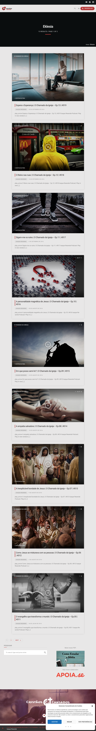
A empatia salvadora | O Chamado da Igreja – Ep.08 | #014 (41, 426)
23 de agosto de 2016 (36, 375)
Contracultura (20, 98)
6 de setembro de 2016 (36, 241)
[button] (92, 706)
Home (87, 44)
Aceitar (55, 722)
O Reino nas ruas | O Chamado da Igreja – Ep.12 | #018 (40, 175)
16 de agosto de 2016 (36, 430)
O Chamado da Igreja (21, 56)
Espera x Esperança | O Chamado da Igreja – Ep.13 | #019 (41, 105)
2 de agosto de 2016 (35, 559)
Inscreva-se (87, 8)
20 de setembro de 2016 (36, 109)
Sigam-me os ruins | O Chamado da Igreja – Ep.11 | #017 (41, 237)
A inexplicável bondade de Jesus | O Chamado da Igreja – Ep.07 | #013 (47, 488)
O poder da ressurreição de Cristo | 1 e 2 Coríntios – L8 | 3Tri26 (26, 727)
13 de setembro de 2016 (36, 179)
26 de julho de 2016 (35, 623)
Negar (69, 722)
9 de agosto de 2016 (35, 492)
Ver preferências (85, 722)
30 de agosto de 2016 (36, 308)
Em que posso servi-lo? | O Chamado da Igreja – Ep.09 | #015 (43, 371)
